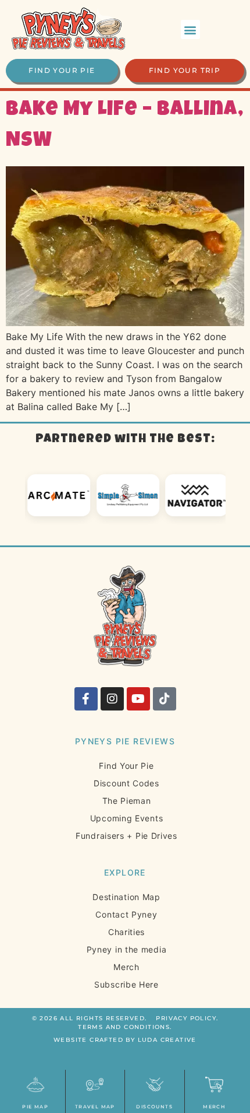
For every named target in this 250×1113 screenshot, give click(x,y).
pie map (35, 1107)
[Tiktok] (164, 698)
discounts (154, 1107)
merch (214, 1107)
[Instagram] (112, 698)
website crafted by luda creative (125, 1040)
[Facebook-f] (86, 698)
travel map (95, 1107)
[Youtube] (138, 698)
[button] (190, 29)
